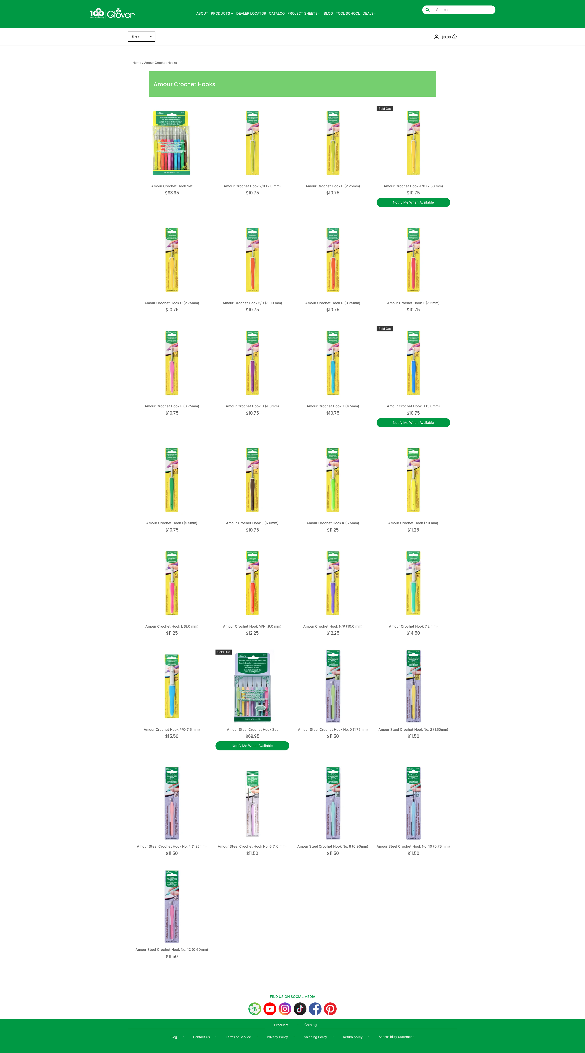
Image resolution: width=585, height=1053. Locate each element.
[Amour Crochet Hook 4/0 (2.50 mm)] (413, 143)
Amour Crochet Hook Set (172, 186)
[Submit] (427, 9)
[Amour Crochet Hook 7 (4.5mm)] (333, 363)
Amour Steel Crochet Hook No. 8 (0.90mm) (332, 846)
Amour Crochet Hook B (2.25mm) (333, 186)
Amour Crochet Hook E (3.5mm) (413, 303)
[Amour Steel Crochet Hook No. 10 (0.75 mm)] (413, 803)
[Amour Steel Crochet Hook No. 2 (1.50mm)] (413, 686)
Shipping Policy (315, 1037)
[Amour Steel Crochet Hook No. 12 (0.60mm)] (172, 906)
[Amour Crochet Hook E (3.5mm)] (413, 260)
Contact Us (201, 1037)
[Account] (436, 36)
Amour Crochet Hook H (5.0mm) (413, 406)
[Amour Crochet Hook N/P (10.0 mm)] (333, 583)
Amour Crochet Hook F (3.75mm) (172, 406)
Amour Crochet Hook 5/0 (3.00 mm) (252, 303)
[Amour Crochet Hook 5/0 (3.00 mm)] (252, 260)
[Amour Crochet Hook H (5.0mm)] (413, 363)
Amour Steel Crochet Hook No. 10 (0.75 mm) (413, 846)
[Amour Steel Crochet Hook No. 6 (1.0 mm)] (252, 803)
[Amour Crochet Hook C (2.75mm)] (172, 260)
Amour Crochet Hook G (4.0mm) (252, 406)
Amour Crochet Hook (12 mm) (413, 626)
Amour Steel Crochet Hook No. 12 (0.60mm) (172, 949)
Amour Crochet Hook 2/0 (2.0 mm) (252, 186)
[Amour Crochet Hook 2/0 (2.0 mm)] (252, 143)
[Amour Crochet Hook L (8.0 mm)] (172, 583)
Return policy (353, 1037)
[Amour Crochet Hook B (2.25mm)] (333, 143)
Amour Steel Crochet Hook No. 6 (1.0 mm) (252, 846)
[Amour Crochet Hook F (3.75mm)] (172, 363)
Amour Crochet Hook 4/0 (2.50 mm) (413, 186)
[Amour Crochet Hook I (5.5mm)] (172, 480)
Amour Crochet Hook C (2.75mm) (171, 303)
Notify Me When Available (413, 202)
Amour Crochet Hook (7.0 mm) (413, 523)
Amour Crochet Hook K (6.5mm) (332, 523)
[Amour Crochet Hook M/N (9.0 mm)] (252, 583)
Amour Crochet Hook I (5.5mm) (171, 523)
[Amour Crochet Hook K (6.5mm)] (333, 480)
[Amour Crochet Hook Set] (172, 143)
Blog (173, 1037)
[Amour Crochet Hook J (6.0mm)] (252, 480)
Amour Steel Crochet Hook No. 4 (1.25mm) (172, 846)
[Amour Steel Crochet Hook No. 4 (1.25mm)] (172, 803)
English (136, 36)
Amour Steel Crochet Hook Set (252, 729)
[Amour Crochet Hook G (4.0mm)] (252, 363)
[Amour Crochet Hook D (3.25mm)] (333, 260)
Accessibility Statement (396, 1037)
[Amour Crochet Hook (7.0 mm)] (413, 480)
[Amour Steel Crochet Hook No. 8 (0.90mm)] (333, 803)
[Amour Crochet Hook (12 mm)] (413, 583)
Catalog (310, 1025)
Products (281, 1025)
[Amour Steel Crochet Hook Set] (252, 686)
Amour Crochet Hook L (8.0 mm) (172, 626)
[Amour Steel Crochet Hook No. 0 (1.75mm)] (333, 686)
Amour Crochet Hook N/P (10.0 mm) (333, 626)
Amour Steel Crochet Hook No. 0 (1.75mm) (333, 729)
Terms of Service (238, 1037)
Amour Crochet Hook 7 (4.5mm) (333, 406)
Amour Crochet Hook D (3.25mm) (332, 303)
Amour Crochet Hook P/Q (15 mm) (172, 729)
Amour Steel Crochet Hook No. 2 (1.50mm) (413, 729)
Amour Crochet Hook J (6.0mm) (252, 523)
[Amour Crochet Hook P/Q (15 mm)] (172, 686)
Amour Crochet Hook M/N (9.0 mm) (252, 626)
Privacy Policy (277, 1037)
